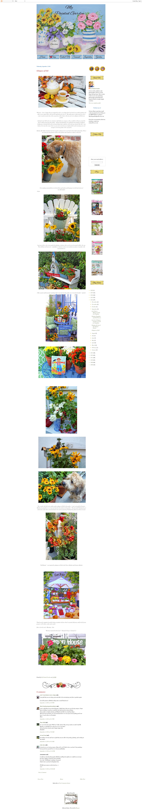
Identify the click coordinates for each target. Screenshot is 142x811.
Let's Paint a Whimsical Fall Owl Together (96, 312)
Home (61, 779)
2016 (92, 295)
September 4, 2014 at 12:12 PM (47, 751)
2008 (92, 365)
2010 (92, 360)
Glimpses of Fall (95, 330)
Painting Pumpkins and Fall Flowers (96, 316)
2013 (92, 353)
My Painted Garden (95, 88)
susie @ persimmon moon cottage (48, 695)
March (93, 345)
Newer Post (40, 779)
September (94, 309)
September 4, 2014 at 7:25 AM (47, 732)
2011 (92, 357)
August (93, 333)
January (94, 350)
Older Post (82, 779)
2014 (92, 300)
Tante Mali (42, 722)
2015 (92, 297)
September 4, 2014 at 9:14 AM (47, 741)
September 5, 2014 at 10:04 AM (47, 769)
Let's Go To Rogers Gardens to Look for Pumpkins (96, 321)
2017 (92, 292)
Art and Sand (43, 735)
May (93, 340)
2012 (92, 355)
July (93, 335)
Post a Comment (42, 772)
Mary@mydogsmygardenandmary (48, 706)
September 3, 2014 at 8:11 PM (47, 719)
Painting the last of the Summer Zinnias (96, 326)
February (94, 347)
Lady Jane (42, 745)
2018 (92, 290)
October (94, 306)
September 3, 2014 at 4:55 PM (47, 702)
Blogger (77, 808)
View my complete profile (95, 103)
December (94, 302)
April (93, 342)
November (94, 304)
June (93, 338)
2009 (92, 362)
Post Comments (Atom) (64, 783)
